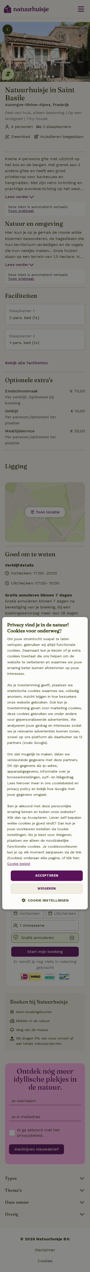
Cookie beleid (18, 864)
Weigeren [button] (47, 888)
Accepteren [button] (46, 875)
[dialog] (45, 763)
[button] (45, 900)
